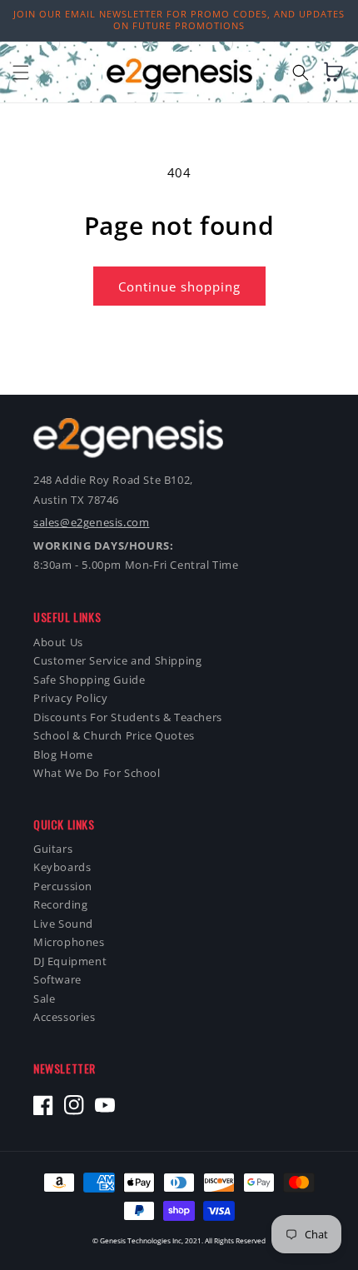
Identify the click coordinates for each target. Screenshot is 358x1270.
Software (57, 980)
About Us (58, 642)
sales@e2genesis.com (91, 522)
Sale (44, 999)
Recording (60, 905)
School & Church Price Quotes (114, 736)
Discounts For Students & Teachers (127, 717)
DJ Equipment (70, 961)
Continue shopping (179, 286)
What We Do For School (97, 773)
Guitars (52, 849)
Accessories (64, 1017)
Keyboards (62, 867)
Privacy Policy (70, 698)
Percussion (62, 886)
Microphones (69, 942)
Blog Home (62, 755)
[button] (20, 72)
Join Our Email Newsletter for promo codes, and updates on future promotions (179, 19)
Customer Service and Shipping (117, 661)
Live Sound (63, 924)
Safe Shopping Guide (89, 680)
